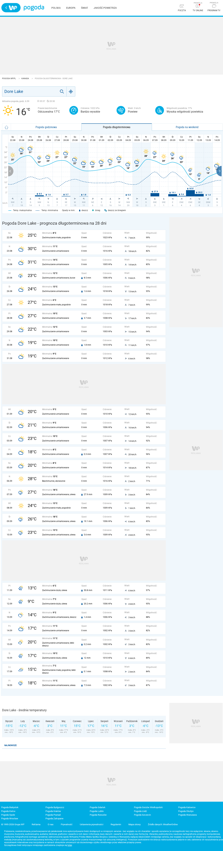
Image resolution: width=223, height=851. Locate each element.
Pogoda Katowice (186, 807)
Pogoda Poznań (53, 815)
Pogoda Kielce (8, 811)
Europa (70, 7)
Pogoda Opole (8, 815)
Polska (56, 7)
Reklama (36, 824)
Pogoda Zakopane (54, 818)
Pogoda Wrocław (9, 818)
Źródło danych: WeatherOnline (163, 824)
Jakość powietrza (105, 7)
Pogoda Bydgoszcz (54, 807)
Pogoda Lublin (97, 811)
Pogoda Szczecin (142, 815)
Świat (84, 7)
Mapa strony (134, 824)
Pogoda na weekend (187, 127)
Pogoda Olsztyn (186, 811)
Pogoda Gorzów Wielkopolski (148, 807)
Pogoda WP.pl (9, 78)
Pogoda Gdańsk (97, 807)
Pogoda (34, 8)
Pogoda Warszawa (187, 815)
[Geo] (71, 91)
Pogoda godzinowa (46, 127)
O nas (50, 824)
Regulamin (116, 824)
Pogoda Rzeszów (98, 815)
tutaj (70, 845)
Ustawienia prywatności (91, 824)
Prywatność (66, 824)
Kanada (25, 78)
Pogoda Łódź (140, 811)
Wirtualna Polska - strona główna (11, 7)
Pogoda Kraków (53, 811)
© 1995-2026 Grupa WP (12, 824)
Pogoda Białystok (9, 807)
